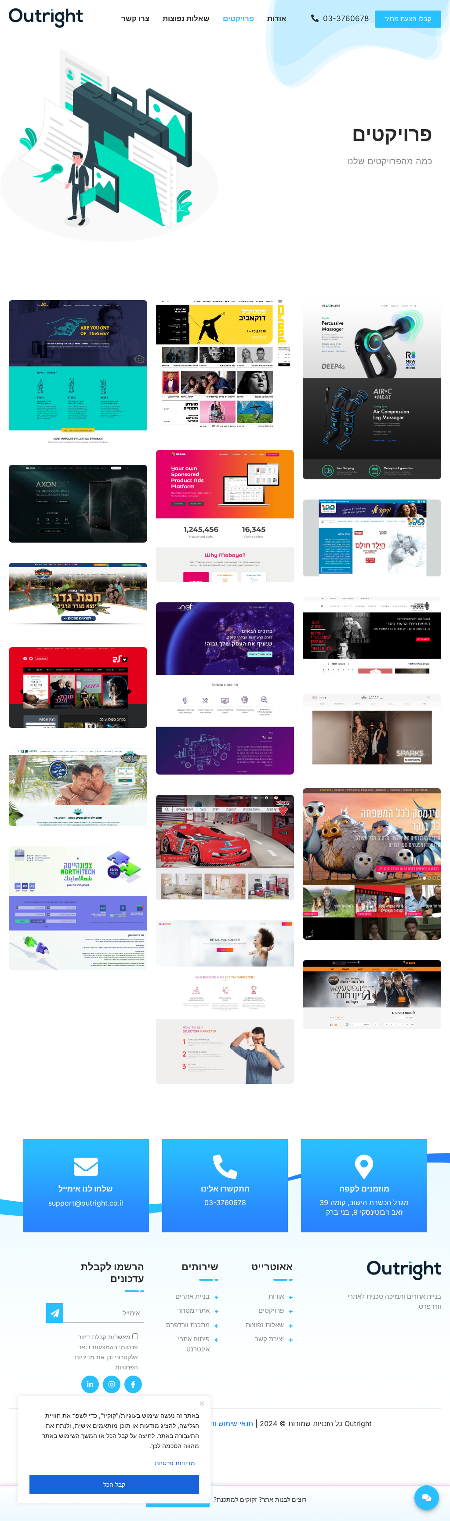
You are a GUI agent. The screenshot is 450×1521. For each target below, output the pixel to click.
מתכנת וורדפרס (188, 1325)
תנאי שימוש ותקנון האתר (216, 1423)
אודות (277, 18)
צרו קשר (135, 18)
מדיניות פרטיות (175, 1463)
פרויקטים (238, 18)
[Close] (201, 1403)
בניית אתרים (192, 1296)
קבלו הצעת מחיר (408, 18)
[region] (114, 1449)
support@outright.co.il (85, 1203)
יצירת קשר (269, 1339)
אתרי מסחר (194, 1310)
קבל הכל (114, 1484)
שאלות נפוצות (186, 18)
